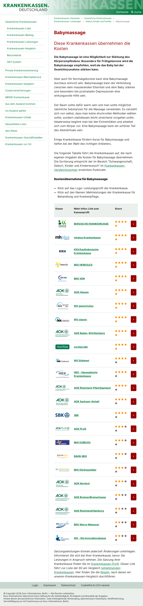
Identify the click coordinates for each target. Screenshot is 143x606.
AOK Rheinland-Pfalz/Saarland (92, 387)
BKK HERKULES (83, 264)
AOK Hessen (81, 292)
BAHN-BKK (80, 456)
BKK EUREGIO (82, 442)
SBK (76, 415)
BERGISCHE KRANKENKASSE (91, 223)
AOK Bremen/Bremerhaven (90, 497)
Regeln (104, 572)
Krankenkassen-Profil (105, 564)
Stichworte (122, 11)
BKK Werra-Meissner (86, 524)
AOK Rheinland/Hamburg (89, 510)
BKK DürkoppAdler (85, 469)
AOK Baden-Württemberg (89, 333)
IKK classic (80, 319)
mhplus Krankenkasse (87, 237)
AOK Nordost (82, 483)
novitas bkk (81, 346)
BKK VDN (79, 278)
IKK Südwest (81, 360)
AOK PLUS (80, 428)
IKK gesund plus (83, 305)
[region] (96, 374)
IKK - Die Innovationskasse (90, 538)
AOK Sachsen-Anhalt (86, 401)
